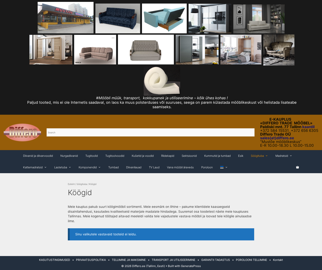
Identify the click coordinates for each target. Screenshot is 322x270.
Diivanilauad (133, 167)
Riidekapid (167, 156)
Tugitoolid (91, 156)
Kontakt (278, 260)
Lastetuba (60, 167)
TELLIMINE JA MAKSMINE (129, 260)
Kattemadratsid (33, 167)
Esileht (71, 184)
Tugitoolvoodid (114, 156)
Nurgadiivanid (69, 156)
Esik (240, 156)
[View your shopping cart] (297, 167)
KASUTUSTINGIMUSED (54, 260)
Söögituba (257, 156)
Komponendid (88, 167)
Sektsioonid (189, 156)
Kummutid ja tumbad (217, 156)
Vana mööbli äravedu (180, 167)
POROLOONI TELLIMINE (251, 260)
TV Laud (154, 167)
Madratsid (281, 156)
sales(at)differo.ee (277, 138)
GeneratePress (191, 266)
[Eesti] (224, 167)
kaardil (308, 127)
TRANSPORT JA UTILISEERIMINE (173, 260)
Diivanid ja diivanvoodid (38, 156)
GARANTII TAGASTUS (215, 260)
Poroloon (207, 167)
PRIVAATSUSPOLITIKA (91, 260)
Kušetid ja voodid (143, 156)
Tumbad (113, 167)
